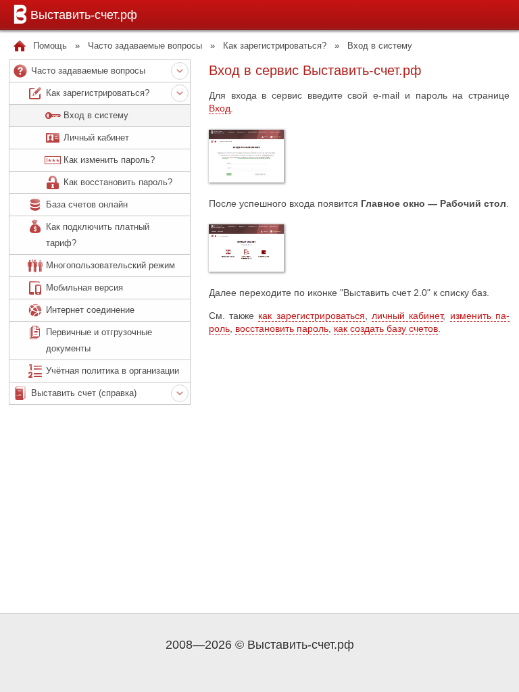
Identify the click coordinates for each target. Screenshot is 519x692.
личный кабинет (407, 315)
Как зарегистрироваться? (274, 46)
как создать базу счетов (386, 328)
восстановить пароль (281, 328)
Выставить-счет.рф (83, 15)
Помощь (50, 46)
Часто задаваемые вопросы (145, 46)
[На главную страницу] (19, 46)
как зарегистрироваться (311, 315)
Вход (219, 108)
